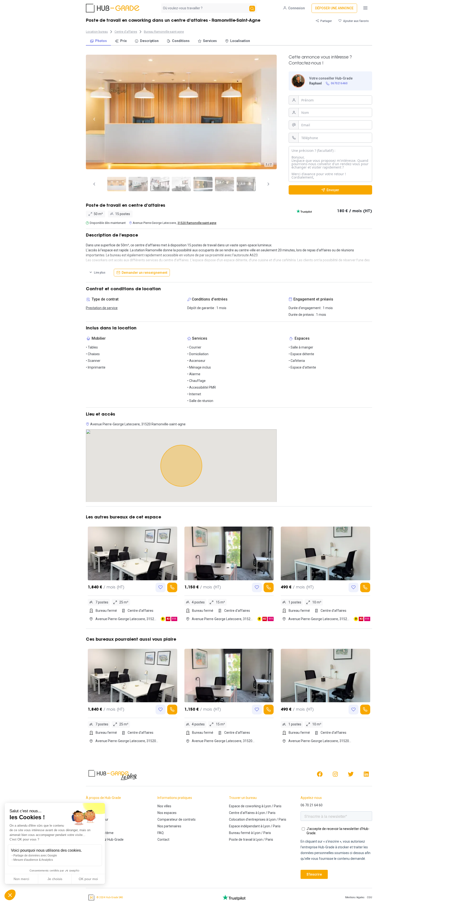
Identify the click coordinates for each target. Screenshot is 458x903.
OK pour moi (88, 879)
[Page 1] (116, 184)
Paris (277, 806)
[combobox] (204, 8)
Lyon (267, 806)
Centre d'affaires (242, 813)
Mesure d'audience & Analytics (33, 859)
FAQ (160, 833)
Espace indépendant (244, 826)
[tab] (116, 184)
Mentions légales (354, 897)
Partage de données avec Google (35, 855)
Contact (163, 839)
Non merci (21, 879)
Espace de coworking (245, 806)
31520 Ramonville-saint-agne (196, 223)
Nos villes (164, 806)
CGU (369, 897)
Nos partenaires (169, 826)
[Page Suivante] (268, 184)
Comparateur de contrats (176, 819)
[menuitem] (98, 41)
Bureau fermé (239, 833)
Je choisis (54, 879)
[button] (10, 895)
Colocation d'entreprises (247, 819)
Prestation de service (102, 308)
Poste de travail (240, 839)
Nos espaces (167, 813)
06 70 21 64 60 (312, 805)
